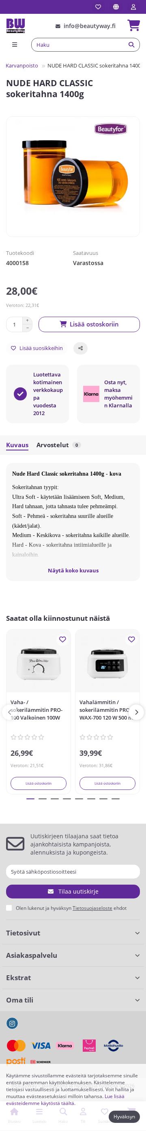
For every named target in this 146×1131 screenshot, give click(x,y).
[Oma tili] (133, 7)
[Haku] (131, 44)
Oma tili (19, 1000)
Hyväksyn (124, 1116)
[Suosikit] (98, 7)
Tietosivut (23, 932)
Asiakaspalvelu (31, 955)
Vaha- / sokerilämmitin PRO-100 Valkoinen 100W (36, 709)
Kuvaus (17, 445)
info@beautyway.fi (90, 26)
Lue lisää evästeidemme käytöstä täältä (65, 1099)
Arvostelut (57, 445)
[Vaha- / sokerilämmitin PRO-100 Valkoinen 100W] (39, 663)
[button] (9, 712)
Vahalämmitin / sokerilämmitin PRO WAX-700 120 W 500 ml (107, 709)
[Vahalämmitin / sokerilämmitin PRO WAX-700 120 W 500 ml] (107, 663)
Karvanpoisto (22, 65)
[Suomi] (116, 7)
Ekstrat (18, 977)
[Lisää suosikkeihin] (62, 640)
